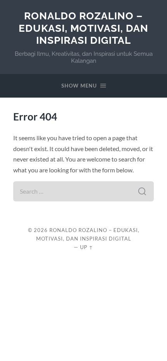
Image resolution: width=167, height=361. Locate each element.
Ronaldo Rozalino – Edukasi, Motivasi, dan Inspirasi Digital (83, 28)
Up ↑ (86, 247)
